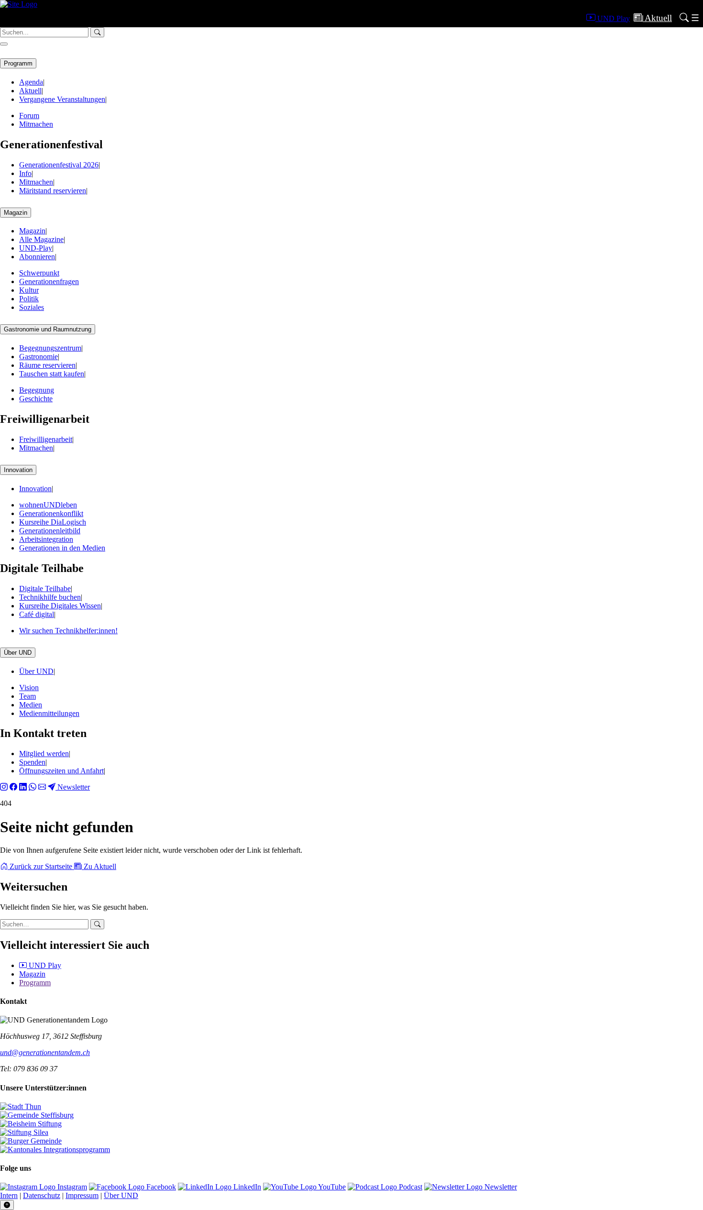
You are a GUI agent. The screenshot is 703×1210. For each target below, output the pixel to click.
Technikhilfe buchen (50, 597)
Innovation (18, 469)
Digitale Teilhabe (45, 588)
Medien (30, 705)
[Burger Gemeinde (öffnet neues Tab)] (31, 1141)
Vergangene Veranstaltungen (62, 99)
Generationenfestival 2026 (59, 165)
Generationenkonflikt (51, 513)
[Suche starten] (97, 924)
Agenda (31, 82)
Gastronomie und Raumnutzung (47, 329)
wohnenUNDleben (48, 505)
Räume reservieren (47, 365)
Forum (29, 115)
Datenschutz (41, 1195)
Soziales (31, 307)
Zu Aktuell (99, 866)
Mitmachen (36, 124)
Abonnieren (37, 257)
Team (27, 696)
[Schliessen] (4, 44)
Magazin (15, 212)
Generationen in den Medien (62, 548)
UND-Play (35, 248)
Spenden (32, 762)
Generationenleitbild (49, 531)
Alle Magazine (41, 239)
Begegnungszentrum (50, 348)
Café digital (36, 614)
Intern (9, 1195)
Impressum (82, 1195)
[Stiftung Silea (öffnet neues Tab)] (24, 1132)
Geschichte (36, 399)
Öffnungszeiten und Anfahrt (61, 771)
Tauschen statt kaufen (51, 374)
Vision (29, 687)
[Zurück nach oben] (7, 1205)
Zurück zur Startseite (41, 866)
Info (25, 173)
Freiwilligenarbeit (45, 439)
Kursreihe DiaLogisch (52, 522)
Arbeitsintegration (46, 539)
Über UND (18, 652)
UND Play (44, 965)
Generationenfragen (49, 281)
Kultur (29, 290)
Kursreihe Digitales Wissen (60, 606)
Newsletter (72, 787)
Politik (29, 299)
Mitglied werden (44, 753)
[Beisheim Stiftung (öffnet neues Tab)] (31, 1124)
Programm (18, 63)
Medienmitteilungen (49, 713)
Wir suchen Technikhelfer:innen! (68, 631)
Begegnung (36, 390)
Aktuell (30, 91)
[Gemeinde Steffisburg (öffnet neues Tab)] (37, 1115)
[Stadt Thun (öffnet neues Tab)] (20, 1106)
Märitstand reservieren (52, 191)
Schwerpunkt (39, 273)
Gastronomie (38, 356)
